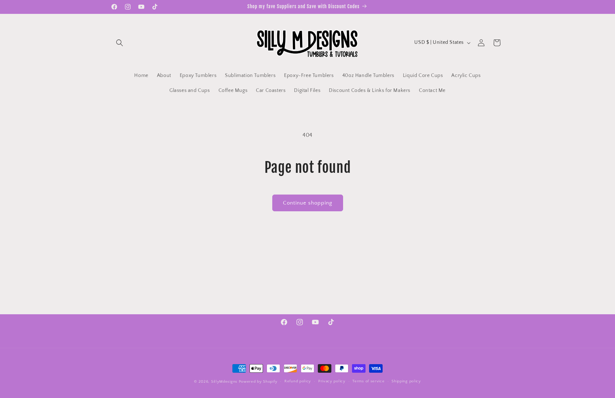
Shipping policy (406, 381)
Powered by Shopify (258, 381)
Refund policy (297, 381)
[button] (119, 43)
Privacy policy (332, 381)
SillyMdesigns (224, 381)
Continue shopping (307, 203)
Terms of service (368, 381)
